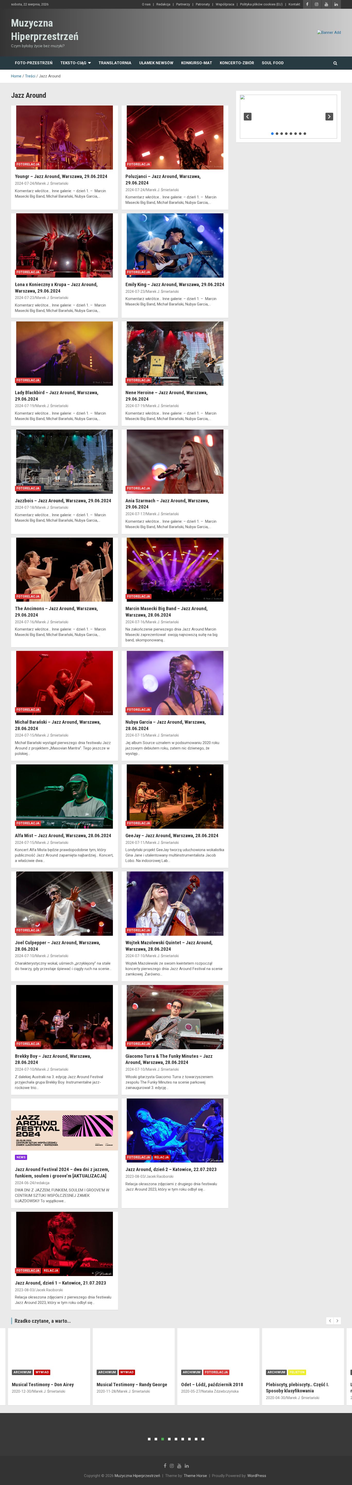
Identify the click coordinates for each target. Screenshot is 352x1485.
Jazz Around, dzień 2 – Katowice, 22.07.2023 (171, 1169)
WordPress (256, 1475)
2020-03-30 (275, 1398)
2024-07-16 (24, 622)
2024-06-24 (24, 1183)
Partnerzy (183, 4)
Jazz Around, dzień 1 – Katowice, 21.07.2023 (60, 1283)
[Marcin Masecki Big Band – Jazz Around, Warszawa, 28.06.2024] (175, 569)
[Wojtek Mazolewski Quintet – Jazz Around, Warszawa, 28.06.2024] (175, 903)
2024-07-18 (24, 507)
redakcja (42, 1183)
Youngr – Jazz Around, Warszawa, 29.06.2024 (61, 176)
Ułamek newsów (156, 63)
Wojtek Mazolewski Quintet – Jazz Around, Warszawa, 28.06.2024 (169, 946)
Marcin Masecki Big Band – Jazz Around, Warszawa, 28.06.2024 (166, 612)
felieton (212, 1372)
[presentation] (329, 1321)
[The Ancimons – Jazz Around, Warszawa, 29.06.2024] (64, 569)
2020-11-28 (21, 1391)
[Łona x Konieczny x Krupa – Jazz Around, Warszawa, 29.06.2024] (64, 245)
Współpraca (225, 4)
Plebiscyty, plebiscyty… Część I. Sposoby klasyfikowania (213, 1388)
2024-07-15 (24, 735)
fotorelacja (27, 164)
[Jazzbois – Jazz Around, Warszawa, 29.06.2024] (64, 461)
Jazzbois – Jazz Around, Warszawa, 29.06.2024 (63, 501)
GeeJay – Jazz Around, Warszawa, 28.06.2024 (172, 835)
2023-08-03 (135, 1176)
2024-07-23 (24, 298)
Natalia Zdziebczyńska (135, 1391)
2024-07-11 (135, 843)
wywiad (42, 1372)
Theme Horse (195, 1475)
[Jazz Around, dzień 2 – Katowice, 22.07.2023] (175, 1130)
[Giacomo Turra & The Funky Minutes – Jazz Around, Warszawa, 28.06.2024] (175, 1017)
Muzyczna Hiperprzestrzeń (137, 1475)
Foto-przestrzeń (34, 63)
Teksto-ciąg (73, 63)
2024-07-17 (135, 514)
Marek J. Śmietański (52, 183)
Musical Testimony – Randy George (47, 1384)
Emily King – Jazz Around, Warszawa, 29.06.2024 (174, 284)
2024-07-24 (24, 183)
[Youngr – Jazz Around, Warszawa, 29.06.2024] (64, 137)
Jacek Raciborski (159, 1176)
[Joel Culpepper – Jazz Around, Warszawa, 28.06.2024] (64, 903)
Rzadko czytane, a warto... (43, 1321)
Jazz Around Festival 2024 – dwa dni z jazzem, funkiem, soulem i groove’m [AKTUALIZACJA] (62, 1172)
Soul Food (273, 63)
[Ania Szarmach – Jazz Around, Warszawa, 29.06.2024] (175, 461)
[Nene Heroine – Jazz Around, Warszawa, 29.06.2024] (175, 353)
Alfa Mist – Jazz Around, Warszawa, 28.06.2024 (63, 835)
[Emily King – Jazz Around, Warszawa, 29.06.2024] (175, 245)
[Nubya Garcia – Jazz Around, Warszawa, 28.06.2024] (175, 683)
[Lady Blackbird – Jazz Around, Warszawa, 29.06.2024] (64, 353)
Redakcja (163, 4)
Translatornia (114, 63)
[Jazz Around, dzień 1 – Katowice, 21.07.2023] (64, 1244)
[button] (248, 116)
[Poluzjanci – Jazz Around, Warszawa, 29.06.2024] (175, 137)
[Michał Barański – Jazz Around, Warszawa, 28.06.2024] (64, 683)
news (21, 1157)
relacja (161, 1157)
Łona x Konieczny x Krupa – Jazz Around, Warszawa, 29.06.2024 (56, 287)
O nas (146, 4)
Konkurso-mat (196, 63)
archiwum (22, 1372)
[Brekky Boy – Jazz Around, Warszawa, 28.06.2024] (64, 1017)
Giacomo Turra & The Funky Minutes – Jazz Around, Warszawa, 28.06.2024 (169, 1059)
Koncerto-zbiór (237, 63)
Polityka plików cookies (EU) (261, 4)
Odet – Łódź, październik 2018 (128, 1384)
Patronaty (203, 4)
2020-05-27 (106, 1391)
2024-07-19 (24, 406)
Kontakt (294, 4)
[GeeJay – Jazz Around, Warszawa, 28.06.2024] (175, 796)
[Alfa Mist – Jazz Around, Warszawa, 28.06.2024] (64, 796)
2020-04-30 (190, 1398)
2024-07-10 (24, 956)
